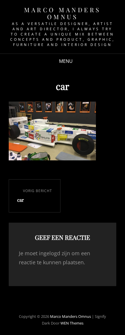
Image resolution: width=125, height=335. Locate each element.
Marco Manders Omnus (62, 13)
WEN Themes (71, 323)
